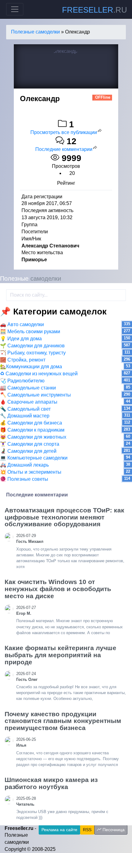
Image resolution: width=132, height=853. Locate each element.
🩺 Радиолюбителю (22, 380)
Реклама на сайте (59, 829)
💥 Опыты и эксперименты (30, 472)
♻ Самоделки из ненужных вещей (39, 373)
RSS (87, 829)
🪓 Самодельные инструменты (35, 394)
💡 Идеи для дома (21, 338)
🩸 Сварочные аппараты (28, 402)
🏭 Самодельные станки (28, 387)
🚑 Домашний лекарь (24, 465)
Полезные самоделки (35, 31)
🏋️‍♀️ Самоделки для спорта (29, 444)
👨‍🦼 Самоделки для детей (28, 451)
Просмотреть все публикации (63, 132)
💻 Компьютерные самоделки (34, 457)
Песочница (113, 829)
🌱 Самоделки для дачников (32, 345)
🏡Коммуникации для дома (31, 366)
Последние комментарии (63, 149)
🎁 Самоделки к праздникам (32, 429)
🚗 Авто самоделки (22, 324)
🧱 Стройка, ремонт (22, 359)
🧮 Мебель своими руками (30, 331)
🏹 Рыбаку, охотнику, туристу (33, 352)
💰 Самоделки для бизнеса (31, 422)
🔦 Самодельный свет (25, 409)
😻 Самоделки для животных (33, 437)
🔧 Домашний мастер (24, 415)
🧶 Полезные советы (24, 479)
